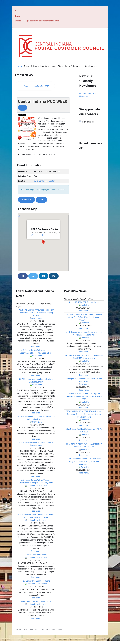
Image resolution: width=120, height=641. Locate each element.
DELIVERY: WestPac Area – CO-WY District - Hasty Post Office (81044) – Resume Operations (84, 461)
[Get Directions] (37, 235)
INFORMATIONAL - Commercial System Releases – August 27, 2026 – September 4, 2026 (84, 396)
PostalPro (85, 305)
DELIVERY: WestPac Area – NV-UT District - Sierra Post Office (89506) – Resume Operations (84, 317)
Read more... (36, 346)
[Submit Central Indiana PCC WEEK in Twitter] (33, 276)
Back (41, 199)
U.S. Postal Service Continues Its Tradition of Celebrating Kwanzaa (36, 418)
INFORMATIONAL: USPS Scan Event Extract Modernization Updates (84, 445)
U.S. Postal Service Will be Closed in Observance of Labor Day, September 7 (36, 351)
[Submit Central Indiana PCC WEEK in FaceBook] (23, 276)
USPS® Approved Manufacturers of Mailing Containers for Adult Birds (84, 333)
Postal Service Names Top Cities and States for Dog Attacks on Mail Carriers (36, 516)
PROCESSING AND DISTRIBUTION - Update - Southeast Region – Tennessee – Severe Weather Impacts (84, 414)
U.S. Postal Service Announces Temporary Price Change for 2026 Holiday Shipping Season (36, 313)
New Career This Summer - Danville (36, 601)
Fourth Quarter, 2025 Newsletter (87, 95)
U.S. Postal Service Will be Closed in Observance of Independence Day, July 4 (36, 481)
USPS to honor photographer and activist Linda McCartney (36, 380)
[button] (43, 242)
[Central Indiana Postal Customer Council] (59, 46)
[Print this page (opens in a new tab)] (22, 107)
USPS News (37, 318)
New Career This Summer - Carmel (36, 581)
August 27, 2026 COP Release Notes (84, 302)
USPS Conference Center (44, 181)
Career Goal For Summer (36, 554)
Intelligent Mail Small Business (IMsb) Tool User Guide (84, 380)
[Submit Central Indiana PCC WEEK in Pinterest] (54, 276)
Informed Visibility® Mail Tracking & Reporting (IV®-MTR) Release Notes (84, 357)
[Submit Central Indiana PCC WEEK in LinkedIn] (43, 276)
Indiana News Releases (37, 485)
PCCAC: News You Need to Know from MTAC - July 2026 (84, 430)
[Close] (57, 222)
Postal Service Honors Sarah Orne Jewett (36, 442)
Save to (26, 199)
